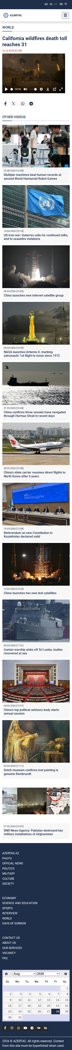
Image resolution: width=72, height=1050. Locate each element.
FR (66, 4)
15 (66, 999)
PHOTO (7, 858)
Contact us (11, 938)
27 (48, 1011)
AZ (46, 4)
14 (57, 999)
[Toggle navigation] (64, 15)
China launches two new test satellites (30, 593)
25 (29, 1011)
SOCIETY (8, 883)
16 (9, 1005)
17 (20, 1005)
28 (57, 1011)
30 (9, 1017)
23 (9, 1011)
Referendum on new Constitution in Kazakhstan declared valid (28, 534)
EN (56, 4)
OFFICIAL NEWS (12, 863)
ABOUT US (9, 943)
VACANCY (9, 953)
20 (48, 1005)
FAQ (4, 958)
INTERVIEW (9, 913)
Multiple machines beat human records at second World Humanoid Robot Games (32, 176)
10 (20, 999)
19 (39, 1005)
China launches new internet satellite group (34, 295)
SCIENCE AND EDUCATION (19, 903)
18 (29, 1005)
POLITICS (8, 868)
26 (39, 1011)
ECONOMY (9, 898)
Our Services (12, 948)
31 (20, 1017)
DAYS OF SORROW (14, 923)
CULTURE (8, 878)
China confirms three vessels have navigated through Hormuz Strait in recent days (35, 414)
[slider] (11, 89)
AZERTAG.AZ (10, 853)
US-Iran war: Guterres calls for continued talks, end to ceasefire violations (36, 237)
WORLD (8, 27)
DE (61, 4)
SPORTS (7, 908)
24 (20, 1011)
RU (51, 4)
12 (39, 999)
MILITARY (8, 873)
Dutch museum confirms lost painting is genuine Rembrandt (31, 772)
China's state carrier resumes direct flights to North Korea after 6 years (34, 474)
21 (57, 1005)
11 (29, 999)
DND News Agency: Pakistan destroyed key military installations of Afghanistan (33, 832)
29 (66, 1011)
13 (48, 999)
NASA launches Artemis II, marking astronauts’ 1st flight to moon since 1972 (32, 353)
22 (66, 1005)
